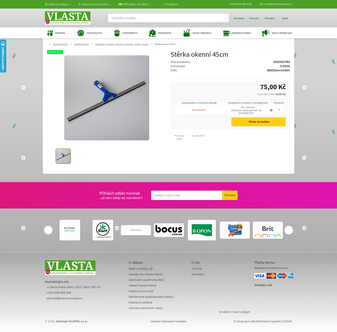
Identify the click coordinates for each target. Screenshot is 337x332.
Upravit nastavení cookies (168, 321)
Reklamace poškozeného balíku (151, 296)
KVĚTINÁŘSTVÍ (130, 33)
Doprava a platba (140, 302)
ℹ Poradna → (172, 4)
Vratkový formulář (141, 291)
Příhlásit (230, 195)
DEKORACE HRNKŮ (241, 33)
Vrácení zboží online (142, 285)
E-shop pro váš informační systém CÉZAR (263, 321)
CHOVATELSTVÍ (94, 33)
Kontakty (197, 274)
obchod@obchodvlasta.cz (275, 4)
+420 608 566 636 (240, 4)
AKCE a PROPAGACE (282, 33)
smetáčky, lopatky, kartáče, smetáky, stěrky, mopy (121, 44)
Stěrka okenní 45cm (165, 44)
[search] (226, 18)
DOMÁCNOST (164, 33)
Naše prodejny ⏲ (141, 268)
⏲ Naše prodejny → (58, 4)
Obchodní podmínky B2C (146, 280)
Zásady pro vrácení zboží (146, 274)
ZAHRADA (60, 33)
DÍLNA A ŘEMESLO (201, 33)
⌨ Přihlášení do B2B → (134, 4)
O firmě (196, 268)
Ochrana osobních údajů (146, 308)
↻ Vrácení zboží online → (94, 4)
